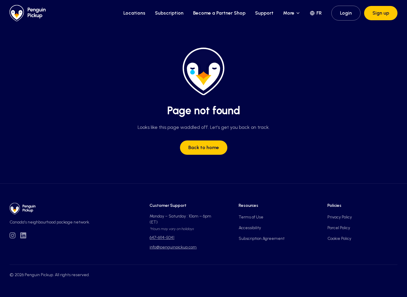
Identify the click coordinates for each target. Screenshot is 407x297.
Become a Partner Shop (219, 13)
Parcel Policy (338, 227)
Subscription (169, 13)
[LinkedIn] (23, 235)
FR (319, 13)
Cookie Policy (339, 238)
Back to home (203, 147)
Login (346, 13)
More (288, 13)
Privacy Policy (339, 217)
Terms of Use (251, 217)
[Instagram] (12, 235)
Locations (134, 13)
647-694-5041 (162, 237)
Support (264, 13)
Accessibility (250, 227)
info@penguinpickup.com (173, 247)
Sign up (380, 13)
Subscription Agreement (262, 238)
